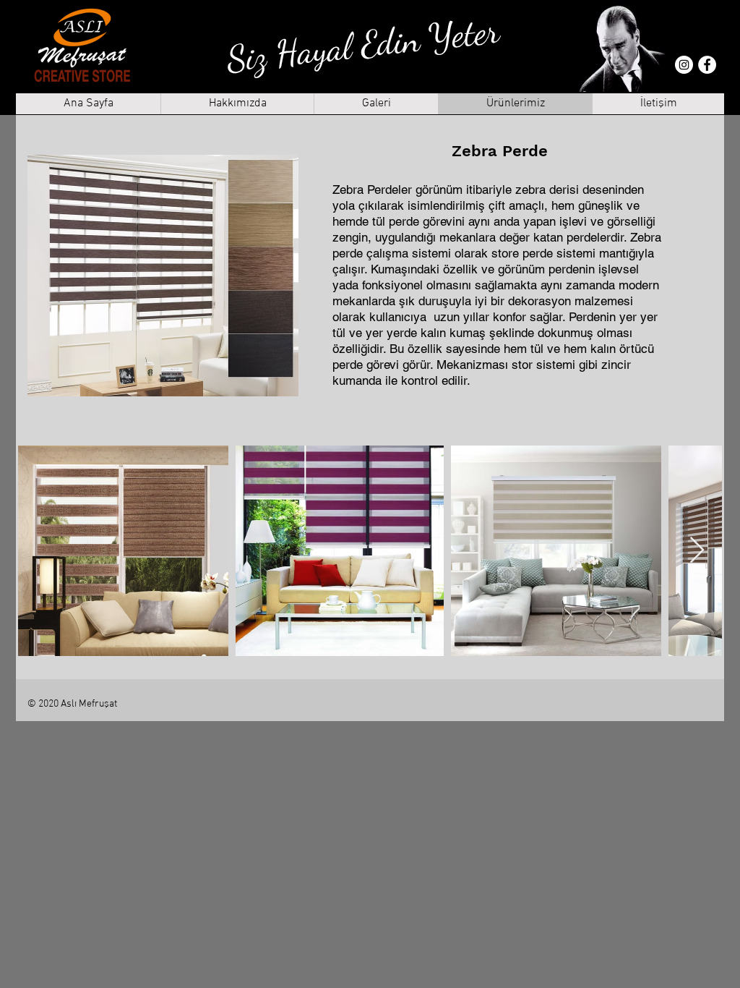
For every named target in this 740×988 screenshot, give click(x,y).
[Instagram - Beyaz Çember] (684, 65)
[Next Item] (697, 551)
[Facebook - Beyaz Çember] (707, 65)
